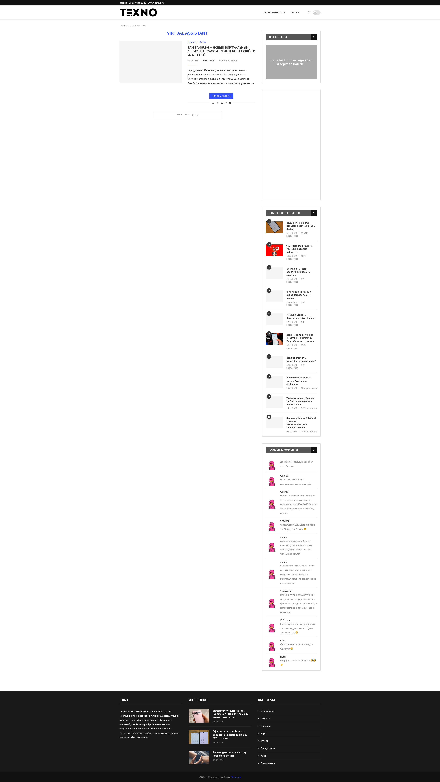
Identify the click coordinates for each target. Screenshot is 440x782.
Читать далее (220, 96)
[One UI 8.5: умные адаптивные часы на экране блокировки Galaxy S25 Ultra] (274, 273)
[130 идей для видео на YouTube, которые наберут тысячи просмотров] (274, 250)
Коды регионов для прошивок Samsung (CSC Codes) (300, 226)
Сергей (284, 475)
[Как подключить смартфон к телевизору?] (274, 362)
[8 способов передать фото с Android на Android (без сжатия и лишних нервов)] (274, 382)
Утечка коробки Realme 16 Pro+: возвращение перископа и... (300, 401)
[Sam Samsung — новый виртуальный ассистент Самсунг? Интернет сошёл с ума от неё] (150, 62)
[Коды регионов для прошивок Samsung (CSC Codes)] (274, 227)
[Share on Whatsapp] (226, 102)
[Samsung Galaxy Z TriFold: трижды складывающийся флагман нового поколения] (274, 422)
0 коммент (209, 60)
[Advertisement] (291, 144)
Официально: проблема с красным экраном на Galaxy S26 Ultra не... (230, 735)
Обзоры (295, 12)
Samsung (266, 725)
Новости (265, 718)
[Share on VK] (222, 102)
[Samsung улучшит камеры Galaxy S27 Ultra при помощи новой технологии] (199, 716)
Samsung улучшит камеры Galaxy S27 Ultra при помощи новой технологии (231, 714)
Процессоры (268, 748)
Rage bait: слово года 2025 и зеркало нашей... (291, 62)
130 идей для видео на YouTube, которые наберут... (299, 249)
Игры (263, 733)
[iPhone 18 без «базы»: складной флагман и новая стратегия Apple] (274, 296)
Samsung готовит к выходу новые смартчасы (229, 754)
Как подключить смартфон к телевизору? (301, 359)
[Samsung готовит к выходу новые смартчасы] (199, 757)
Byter (283, 656)
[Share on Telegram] (230, 102)
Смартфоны (267, 710)
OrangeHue (286, 590)
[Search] (309, 12)
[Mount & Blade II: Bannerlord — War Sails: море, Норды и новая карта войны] (274, 319)
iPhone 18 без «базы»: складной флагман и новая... (299, 295)
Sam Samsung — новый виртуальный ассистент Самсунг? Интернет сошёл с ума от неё (221, 51)
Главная (123, 25)
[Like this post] (213, 102)
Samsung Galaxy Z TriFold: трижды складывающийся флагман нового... (301, 423)
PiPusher (285, 620)
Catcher (284, 520)
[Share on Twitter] (217, 102)
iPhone (264, 740)
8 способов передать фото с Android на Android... (298, 380)
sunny (283, 536)
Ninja (283, 640)
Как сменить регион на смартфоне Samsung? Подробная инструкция (300, 337)
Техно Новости (273, 12)
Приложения (268, 763)
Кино (263, 755)
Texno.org (236, 776)
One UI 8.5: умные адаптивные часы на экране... (298, 272)
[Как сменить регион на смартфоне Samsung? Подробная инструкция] (274, 339)
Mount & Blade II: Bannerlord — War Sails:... (300, 316)
